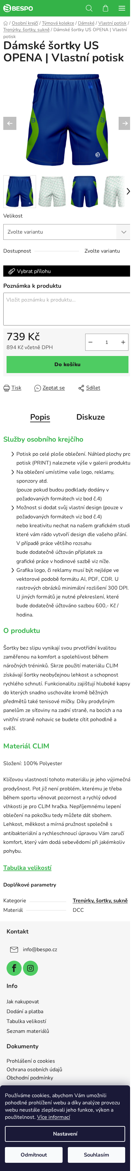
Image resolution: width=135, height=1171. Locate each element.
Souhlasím (96, 1155)
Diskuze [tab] (90, 417)
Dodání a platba (25, 1011)
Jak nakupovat (23, 1001)
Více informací (53, 1117)
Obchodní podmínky (30, 1078)
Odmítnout (34, 1155)
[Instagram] (30, 968)
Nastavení (65, 1134)
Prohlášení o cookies (31, 1061)
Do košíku (67, 364)
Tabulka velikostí (27, 868)
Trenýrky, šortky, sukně (100, 900)
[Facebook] (14, 968)
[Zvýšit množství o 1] (123, 342)
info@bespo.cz (40, 949)
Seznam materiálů (28, 1031)
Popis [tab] (40, 417)
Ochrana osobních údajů (34, 1070)
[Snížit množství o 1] (90, 342)
